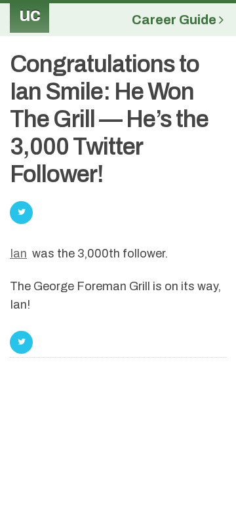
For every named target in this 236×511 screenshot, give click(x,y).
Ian (18, 253)
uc (29, 14)
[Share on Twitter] (21, 342)
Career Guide (175, 19)
